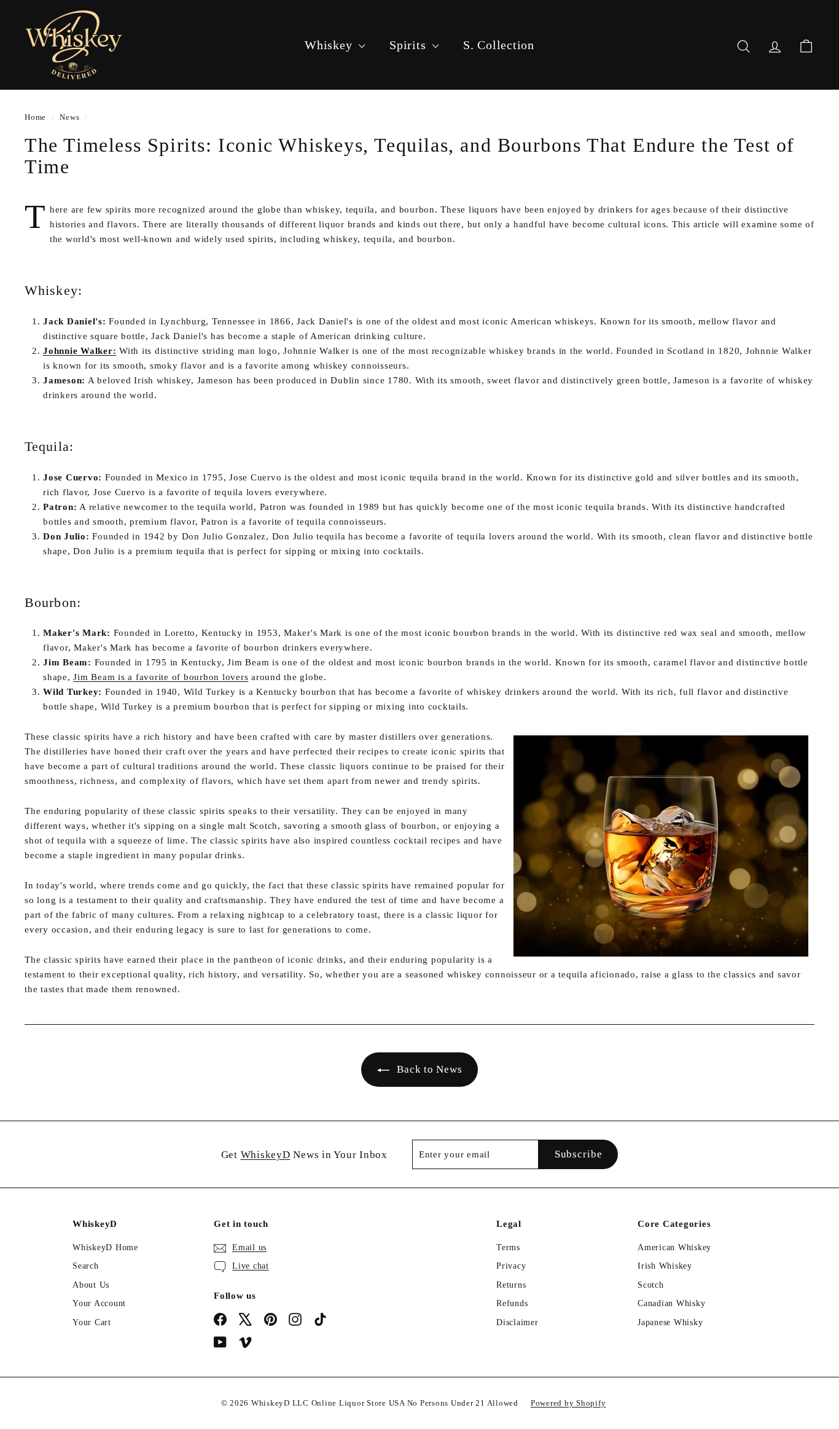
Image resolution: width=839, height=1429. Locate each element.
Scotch (651, 1285)
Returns (511, 1285)
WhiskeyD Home (105, 1247)
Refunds (512, 1303)
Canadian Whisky (671, 1303)
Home (35, 117)
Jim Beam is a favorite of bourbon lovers (160, 677)
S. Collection (498, 45)
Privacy (511, 1265)
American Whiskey (674, 1247)
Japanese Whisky (670, 1322)
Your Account (99, 1303)
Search (85, 1265)
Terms (508, 1247)
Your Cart (91, 1322)
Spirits (409, 45)
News (69, 117)
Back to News (429, 1069)
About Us (90, 1285)
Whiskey (330, 45)
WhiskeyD (266, 1155)
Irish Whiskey (665, 1265)
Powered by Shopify (568, 1402)
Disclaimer (517, 1322)
